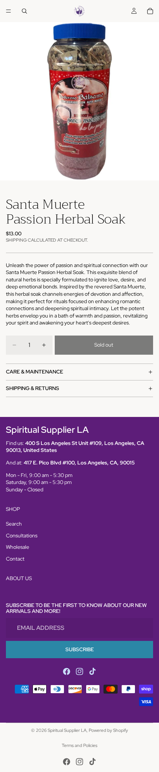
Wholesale (17, 547)
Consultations (21, 535)
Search (14, 523)
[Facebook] (66, 671)
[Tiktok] (92, 671)
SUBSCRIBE (79, 649)
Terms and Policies (79, 745)
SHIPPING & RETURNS (32, 388)
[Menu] (8, 11)
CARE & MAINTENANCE (34, 371)
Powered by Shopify (108, 730)
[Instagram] (79, 671)
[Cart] (150, 11)
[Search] (24, 11)
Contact (15, 558)
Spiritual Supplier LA (67, 730)
